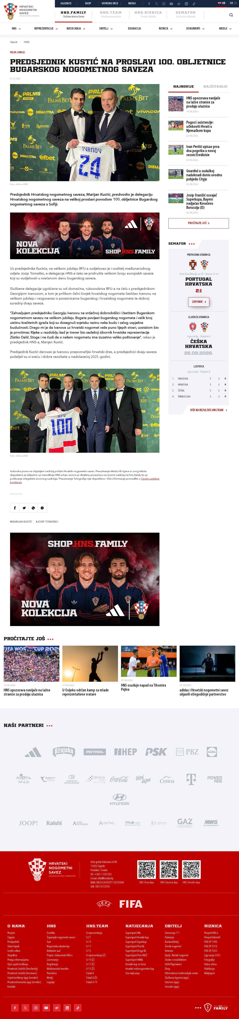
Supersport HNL (133, 933)
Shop (88, 3)
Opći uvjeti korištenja (17, 964)
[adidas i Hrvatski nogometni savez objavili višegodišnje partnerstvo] (207, 664)
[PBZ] (187, 751)
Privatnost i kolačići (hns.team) (22, 973)
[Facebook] (149, 3)
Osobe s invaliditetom (175, 960)
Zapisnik (197, 302)
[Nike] (33, 751)
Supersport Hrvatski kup (137, 937)
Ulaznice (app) (172, 982)
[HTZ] (24, 779)
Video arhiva (210, 964)
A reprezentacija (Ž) (95, 955)
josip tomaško (47, 522)
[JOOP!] (28, 823)
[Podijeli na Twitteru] (23, 507)
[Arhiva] (231, 15)
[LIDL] (212, 751)
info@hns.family (105, 878)
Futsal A (90, 973)
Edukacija (134, 28)
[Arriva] (106, 823)
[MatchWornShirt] (211, 823)
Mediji (132, 3)
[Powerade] (215, 779)
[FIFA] (131, 903)
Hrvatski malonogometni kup (139, 969)
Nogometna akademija (58, 946)
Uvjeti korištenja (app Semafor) (22, 978)
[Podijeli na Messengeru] (42, 507)
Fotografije (209, 960)
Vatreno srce (110, 3)
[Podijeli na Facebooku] (14, 507)
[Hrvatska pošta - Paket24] (48, 779)
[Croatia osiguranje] (72, 779)
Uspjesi (11, 937)
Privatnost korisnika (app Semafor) (24, 982)
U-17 (88, 946)
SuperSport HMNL (134, 960)
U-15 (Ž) (90, 969)
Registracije (52, 964)
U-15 (88, 951)
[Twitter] (156, 3)
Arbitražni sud (53, 951)
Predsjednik (13, 942)
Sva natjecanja (132, 973)
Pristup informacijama (18, 960)
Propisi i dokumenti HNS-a (59, 955)
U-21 (88, 937)
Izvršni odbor (13, 951)
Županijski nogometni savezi (61, 937)
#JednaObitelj (172, 942)
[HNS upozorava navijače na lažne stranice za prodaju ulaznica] (31, 664)
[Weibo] (179, 3)
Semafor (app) (172, 987)
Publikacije (209, 969)
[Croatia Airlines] (96, 779)
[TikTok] (194, 3)
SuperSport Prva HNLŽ (136, 955)
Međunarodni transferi (58, 969)
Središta (51, 933)
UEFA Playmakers (173, 964)
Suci (49, 942)
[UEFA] (104, 903)
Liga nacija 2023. (212, 955)
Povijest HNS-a (211, 933)
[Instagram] (164, 3)
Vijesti (13, 42)
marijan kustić (21, 522)
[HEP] (125, 751)
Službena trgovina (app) (177, 978)
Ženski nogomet (173, 946)
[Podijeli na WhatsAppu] (33, 507)
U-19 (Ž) (90, 960)
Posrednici (52, 973)
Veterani (169, 951)
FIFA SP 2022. (211, 951)
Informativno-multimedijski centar (181, 973)
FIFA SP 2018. (211, 946)
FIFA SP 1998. (211, 942)
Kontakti (11, 987)
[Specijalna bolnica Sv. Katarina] (159, 823)
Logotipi (51, 982)
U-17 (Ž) (90, 964)
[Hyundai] (119, 799)
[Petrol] (94, 751)
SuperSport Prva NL (134, 946)
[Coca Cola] (119, 779)
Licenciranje (52, 960)
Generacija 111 (172, 933)
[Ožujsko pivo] (64, 751)
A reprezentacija (94, 933)
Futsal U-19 (91, 982)
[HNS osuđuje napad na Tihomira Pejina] (149, 661)
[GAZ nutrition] (185, 823)
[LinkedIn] (186, 3)
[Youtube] (171, 3)
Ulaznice (66, 3)
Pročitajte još (197, 223)
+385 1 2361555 (103, 874)
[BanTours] (133, 823)
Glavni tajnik (13, 946)
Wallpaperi (209, 973)
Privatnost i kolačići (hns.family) (22, 969)
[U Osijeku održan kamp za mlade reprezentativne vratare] (90, 664)
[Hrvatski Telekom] (191, 779)
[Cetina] (167, 779)
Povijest (11, 933)
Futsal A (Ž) (91, 978)
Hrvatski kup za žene (135, 964)
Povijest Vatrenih (212, 937)
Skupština (12, 955)
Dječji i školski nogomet (176, 955)
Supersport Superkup (136, 942)
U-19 (88, 942)
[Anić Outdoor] (80, 823)
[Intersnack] (143, 779)
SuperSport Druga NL (135, 951)
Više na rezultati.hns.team (206, 410)
